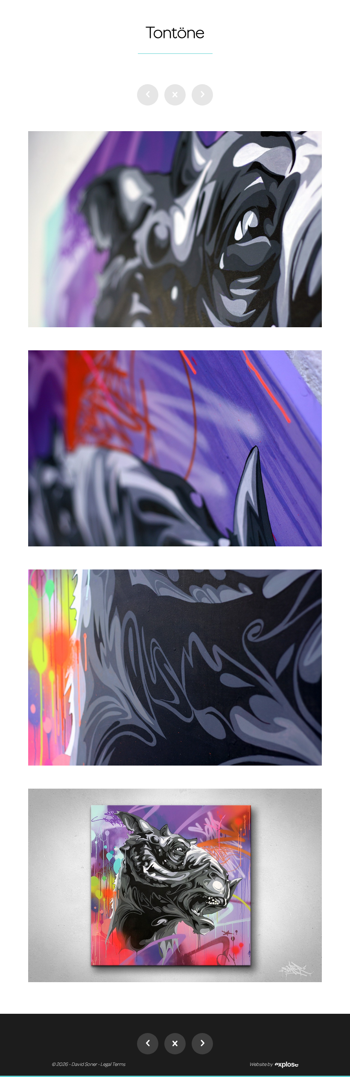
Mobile (147, 95)
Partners (202, 95)
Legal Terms (112, 1064)
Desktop (175, 95)
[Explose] (285, 1064)
